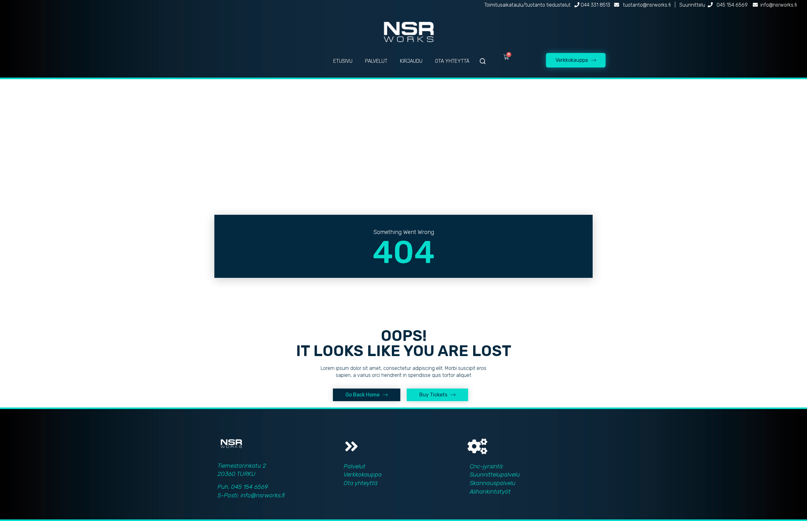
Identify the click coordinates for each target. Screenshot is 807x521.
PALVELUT (376, 61)
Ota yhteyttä (361, 483)
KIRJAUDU (411, 61)
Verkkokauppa (363, 474)
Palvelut (354, 466)
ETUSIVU (342, 61)
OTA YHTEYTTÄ (452, 61)
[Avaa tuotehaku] (483, 61)
